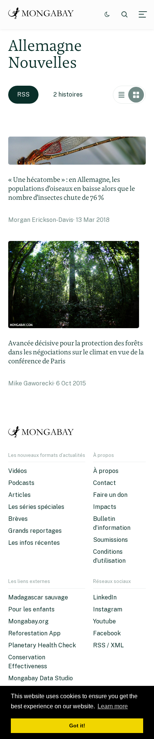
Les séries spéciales (36, 506)
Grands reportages (35, 530)
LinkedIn (105, 597)
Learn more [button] (113, 706)
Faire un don (110, 494)
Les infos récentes (34, 542)
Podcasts (21, 482)
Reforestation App (34, 633)
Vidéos (17, 470)
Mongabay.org (28, 621)
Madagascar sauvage (38, 597)
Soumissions (110, 539)
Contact (104, 482)
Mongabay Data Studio (40, 678)
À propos (105, 470)
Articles (19, 494)
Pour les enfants (31, 609)
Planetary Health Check (42, 645)
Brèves (18, 518)
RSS (23, 94)
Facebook (107, 633)
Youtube (104, 621)
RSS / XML (108, 645)
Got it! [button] (77, 726)
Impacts (104, 506)
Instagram (107, 609)
